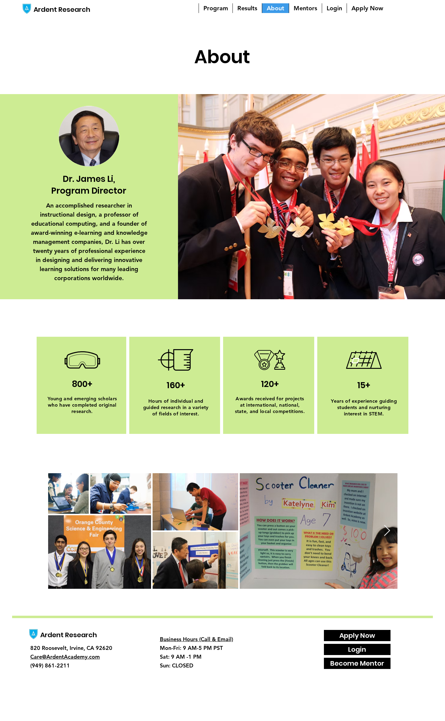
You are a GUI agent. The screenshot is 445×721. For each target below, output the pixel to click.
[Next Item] (387, 531)
